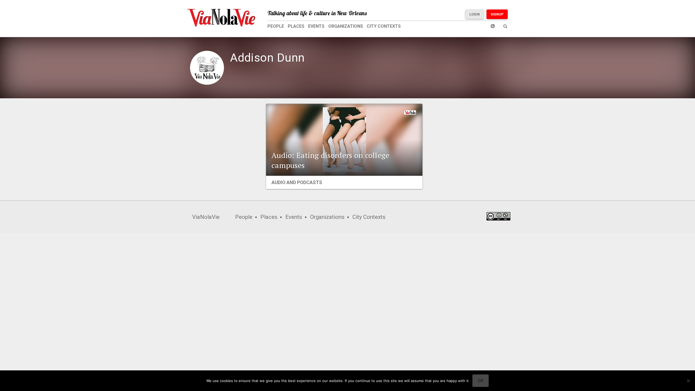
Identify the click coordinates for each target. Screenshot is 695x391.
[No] (688, 380)
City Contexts (384, 26)
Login (474, 14)
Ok (480, 381)
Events (316, 26)
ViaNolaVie (206, 217)
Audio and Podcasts (296, 182)
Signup (497, 14)
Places (296, 26)
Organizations (345, 26)
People (275, 26)
